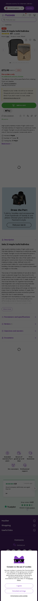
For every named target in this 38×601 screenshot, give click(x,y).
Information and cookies (19, 596)
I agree (19, 585)
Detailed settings (19, 591)
